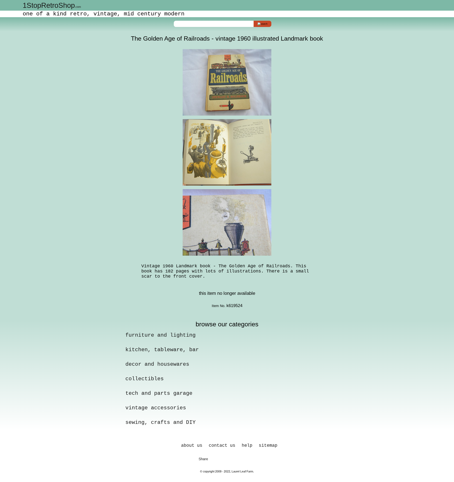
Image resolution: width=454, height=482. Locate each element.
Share (203, 459)
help (247, 445)
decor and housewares (157, 364)
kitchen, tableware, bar (162, 350)
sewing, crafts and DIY (160, 422)
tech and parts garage (158, 393)
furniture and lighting (160, 335)
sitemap (268, 445)
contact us (222, 445)
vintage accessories (155, 408)
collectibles (144, 379)
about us (191, 445)
